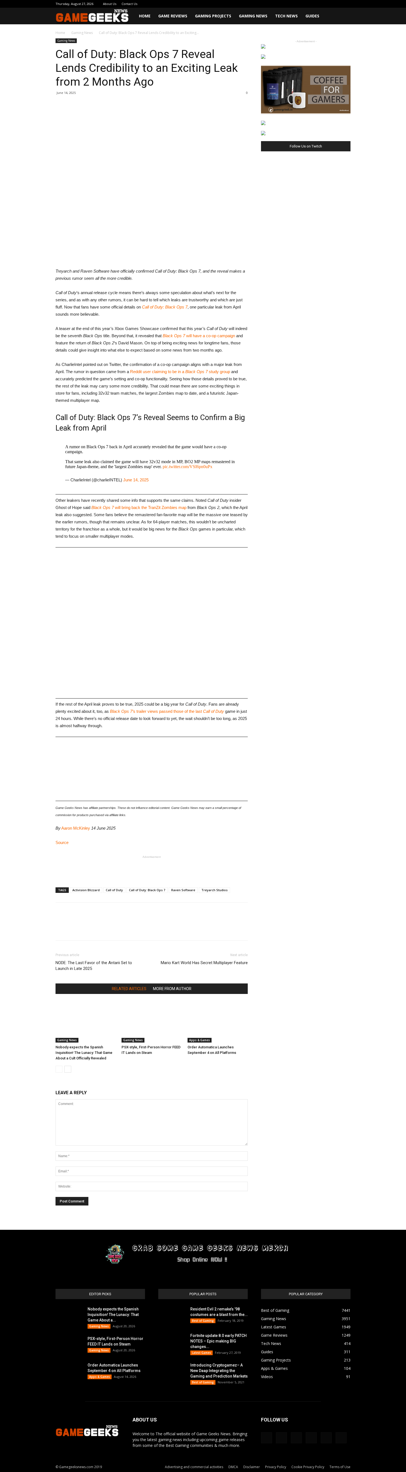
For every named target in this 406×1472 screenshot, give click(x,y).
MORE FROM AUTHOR (172, 989)
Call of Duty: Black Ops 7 (165, 307)
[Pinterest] (319, 4)
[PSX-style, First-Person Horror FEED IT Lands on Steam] (152, 1022)
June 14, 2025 (136, 480)
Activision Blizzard (86, 890)
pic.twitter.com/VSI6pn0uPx (187, 466)
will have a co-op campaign (199, 335)
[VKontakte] (337, 4)
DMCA (233, 1467)
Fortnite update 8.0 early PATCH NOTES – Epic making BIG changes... (218, 1341)
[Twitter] (328, 4)
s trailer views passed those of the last (167, 711)
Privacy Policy (275, 1467)
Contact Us (129, 4)
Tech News (286, 16)
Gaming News (253, 16)
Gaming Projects (213, 16)
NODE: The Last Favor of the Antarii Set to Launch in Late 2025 (94, 965)
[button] (343, 16)
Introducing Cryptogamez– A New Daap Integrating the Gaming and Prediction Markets (219, 1370)
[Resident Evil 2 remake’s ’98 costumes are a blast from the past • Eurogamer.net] (172, 1316)
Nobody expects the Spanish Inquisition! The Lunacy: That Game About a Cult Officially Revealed (84, 1052)
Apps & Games (199, 1040)
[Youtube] (346, 4)
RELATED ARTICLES (129, 989)
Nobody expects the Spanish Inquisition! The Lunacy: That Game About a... (113, 1314)
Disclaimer (251, 1467)
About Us (109, 4)
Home (145, 16)
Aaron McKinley (75, 828)
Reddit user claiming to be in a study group (180, 371)
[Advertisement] (151, 869)
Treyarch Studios (214, 890)
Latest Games (201, 1353)
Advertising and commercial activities (194, 1467)
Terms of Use (339, 1467)
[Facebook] (301, 4)
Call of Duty (114, 890)
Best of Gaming (203, 1321)
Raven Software (183, 890)
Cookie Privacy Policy (307, 1467)
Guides (312, 16)
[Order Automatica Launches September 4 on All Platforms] (218, 1022)
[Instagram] (310, 4)
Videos (267, 1376)
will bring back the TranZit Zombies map (138, 507)
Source (62, 842)
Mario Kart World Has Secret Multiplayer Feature (204, 962)
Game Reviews (172, 16)
